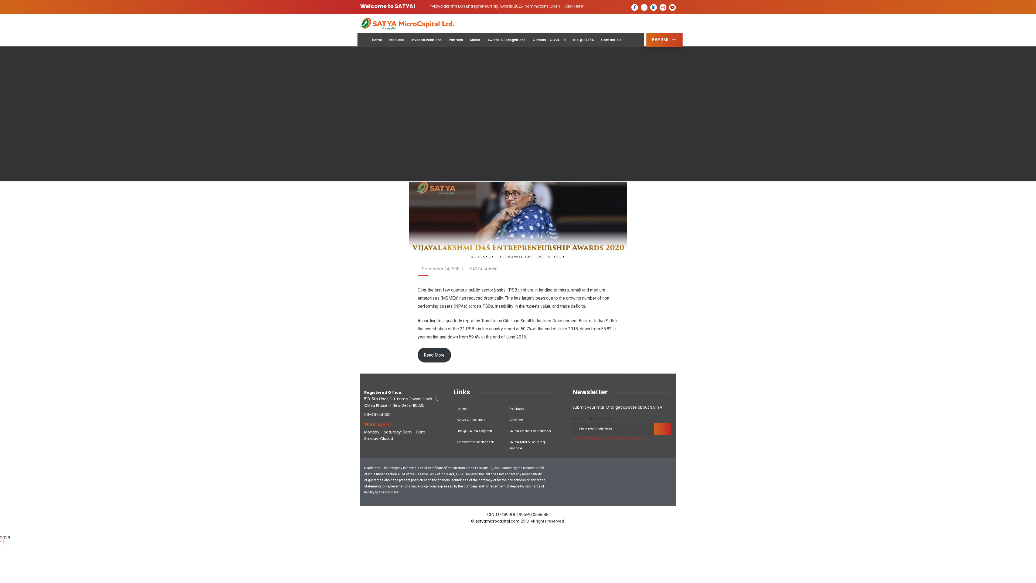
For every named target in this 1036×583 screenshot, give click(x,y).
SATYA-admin (483, 269)
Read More (434, 355)
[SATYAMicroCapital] (407, 23)
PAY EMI (660, 39)
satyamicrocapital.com (497, 521)
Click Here (573, 6)
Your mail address (591, 418)
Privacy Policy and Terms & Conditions (608, 438)
